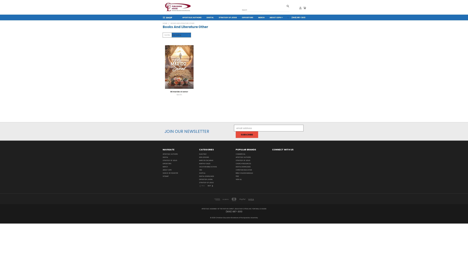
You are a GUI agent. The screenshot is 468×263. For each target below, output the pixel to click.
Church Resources (243, 164)
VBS (200, 170)
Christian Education (244, 170)
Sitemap (166, 176)
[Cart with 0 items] (304, 8)
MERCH (261, 17)
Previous (461, 255)
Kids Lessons (204, 157)
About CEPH (275, 17)
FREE (237, 176)
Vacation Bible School (208, 167)
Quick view (179, 64)
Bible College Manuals (244, 173)
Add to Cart (179, 69)
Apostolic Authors (191, 17)
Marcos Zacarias (206, 160)
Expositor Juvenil (206, 179)
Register (174, 173)
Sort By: (167, 35)
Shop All (202, 173)
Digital (210, 17)
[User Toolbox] (300, 8)
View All (239, 179)
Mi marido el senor (179, 91)
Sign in (165, 173)
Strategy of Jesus (228, 17)
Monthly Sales (204, 164)
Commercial (240, 154)
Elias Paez (202, 154)
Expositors (247, 17)
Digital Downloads (206, 176)
